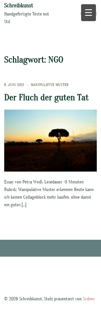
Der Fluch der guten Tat (46, 97)
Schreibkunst (18, 5)
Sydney (89, 298)
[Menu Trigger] (88, 12)
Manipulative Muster (50, 85)
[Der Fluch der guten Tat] (50, 140)
